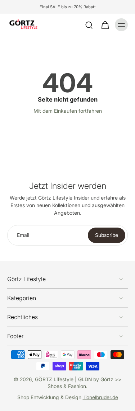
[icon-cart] (105, 25)
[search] (89, 25)
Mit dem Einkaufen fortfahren (67, 111)
